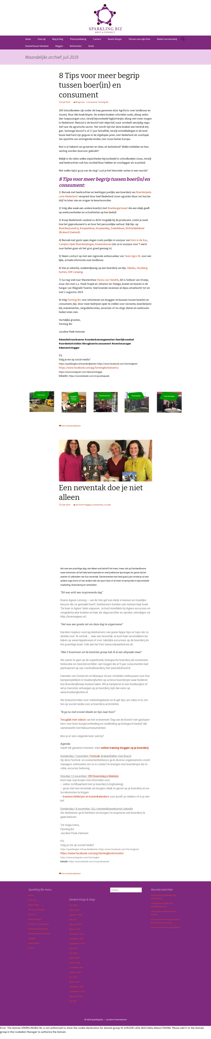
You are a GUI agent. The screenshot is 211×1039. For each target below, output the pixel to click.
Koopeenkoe (87, 228)
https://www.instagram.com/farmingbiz (79, 857)
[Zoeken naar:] (183, 39)
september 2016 (76, 991)
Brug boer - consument (86, 102)
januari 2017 (74, 981)
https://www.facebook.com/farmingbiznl (117, 364)
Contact (97, 39)
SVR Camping (75, 272)
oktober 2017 (75, 972)
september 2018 (76, 943)
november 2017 (76, 967)
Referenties (76, 46)
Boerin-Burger (115, 39)
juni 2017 (73, 977)
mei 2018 (73, 953)
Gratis (91, 46)
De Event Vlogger (83, 504)
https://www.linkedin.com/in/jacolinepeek (89, 376)
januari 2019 (74, 929)
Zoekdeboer (117, 228)
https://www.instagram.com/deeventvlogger (80, 372)
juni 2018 (73, 948)
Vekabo (131, 268)
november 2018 (76, 938)
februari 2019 (75, 924)
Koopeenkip (102, 228)
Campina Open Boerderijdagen (76, 244)
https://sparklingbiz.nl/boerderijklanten (78, 364)
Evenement (98, 504)
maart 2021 (74, 910)
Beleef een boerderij (167, 39)
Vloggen (59, 46)
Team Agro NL (132, 256)
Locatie (107, 504)
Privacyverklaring (78, 39)
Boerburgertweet (118, 208)
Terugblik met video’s (73, 719)
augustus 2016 (75, 996)
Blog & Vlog (57, 39)
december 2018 (76, 933)
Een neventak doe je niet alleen (165, 927)
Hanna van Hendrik (108, 280)
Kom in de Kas (139, 240)
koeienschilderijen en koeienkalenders (86, 796)
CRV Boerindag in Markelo (103, 776)
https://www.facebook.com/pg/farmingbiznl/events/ (89, 367)
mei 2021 (73, 905)
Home (28, 39)
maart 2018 (74, 957)
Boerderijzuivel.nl (69, 228)
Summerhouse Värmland (36, 46)
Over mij (41, 39)
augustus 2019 (75, 914)
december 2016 (76, 986)
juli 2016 (72, 1001)
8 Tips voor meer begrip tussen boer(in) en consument (99, 85)
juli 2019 (72, 919)
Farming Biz (103, 102)
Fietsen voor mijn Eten (139, 39)
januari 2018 (74, 962)
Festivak (95, 756)
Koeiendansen (103, 244)
